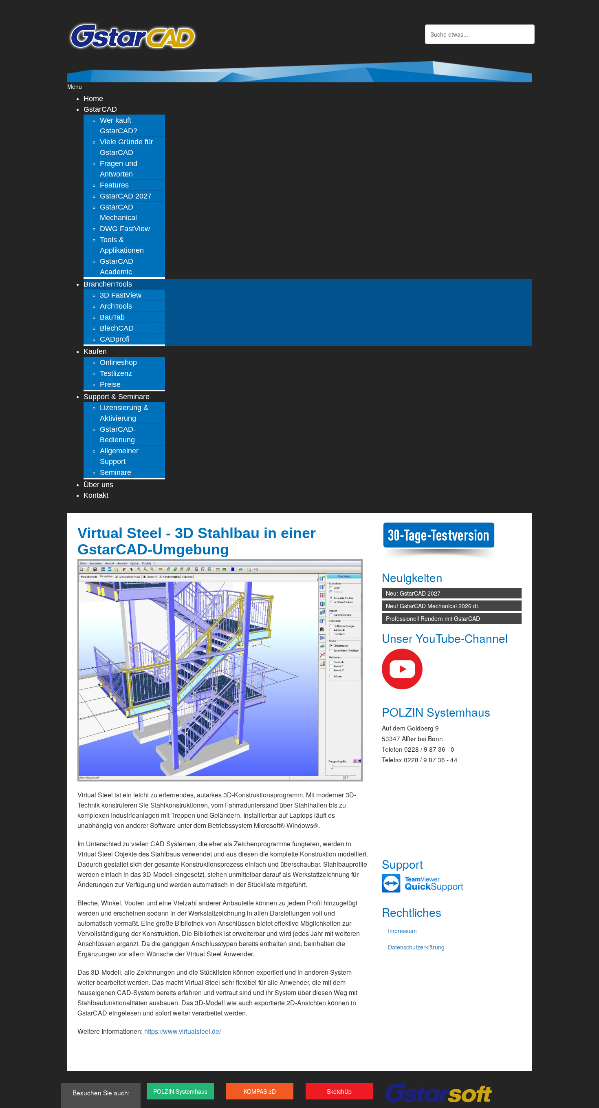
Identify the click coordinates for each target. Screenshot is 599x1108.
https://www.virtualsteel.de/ (182, 1031)
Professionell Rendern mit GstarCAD (433, 618)
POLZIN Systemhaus (180, 1091)
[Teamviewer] (422, 883)
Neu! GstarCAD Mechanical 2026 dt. (433, 606)
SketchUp (339, 1091)
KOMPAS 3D (260, 1091)
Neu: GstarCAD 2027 (413, 593)
